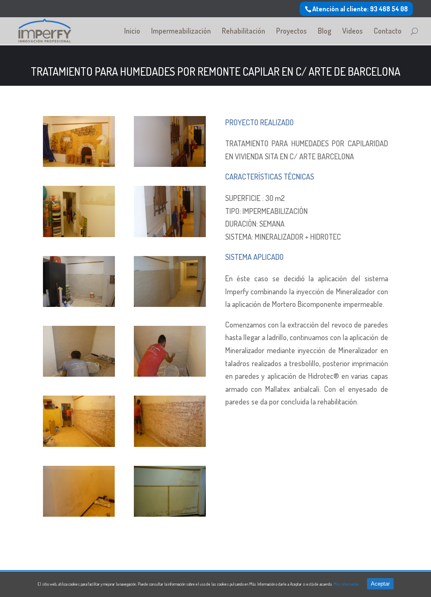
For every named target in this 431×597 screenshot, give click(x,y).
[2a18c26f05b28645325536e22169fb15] (79, 164)
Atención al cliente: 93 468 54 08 (360, 9)
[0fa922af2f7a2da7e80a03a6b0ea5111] (170, 373)
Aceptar (380, 584)
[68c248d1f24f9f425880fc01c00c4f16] (170, 164)
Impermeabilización (181, 31)
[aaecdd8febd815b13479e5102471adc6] (170, 444)
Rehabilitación (243, 31)
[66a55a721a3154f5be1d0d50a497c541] (79, 513)
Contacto (388, 31)
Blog (324, 31)
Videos (352, 31)
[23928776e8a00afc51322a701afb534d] (170, 513)
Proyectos (291, 31)
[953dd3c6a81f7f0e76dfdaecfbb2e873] (79, 304)
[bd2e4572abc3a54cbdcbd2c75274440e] (79, 373)
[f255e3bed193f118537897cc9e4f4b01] (170, 234)
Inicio (132, 31)
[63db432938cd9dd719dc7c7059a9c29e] (170, 304)
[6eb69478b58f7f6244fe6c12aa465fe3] (79, 234)
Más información (346, 583)
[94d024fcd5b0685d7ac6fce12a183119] (79, 444)
